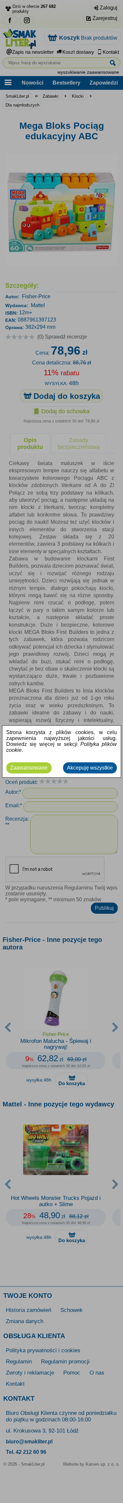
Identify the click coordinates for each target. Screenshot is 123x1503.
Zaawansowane (29, 768)
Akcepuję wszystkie (90, 768)
